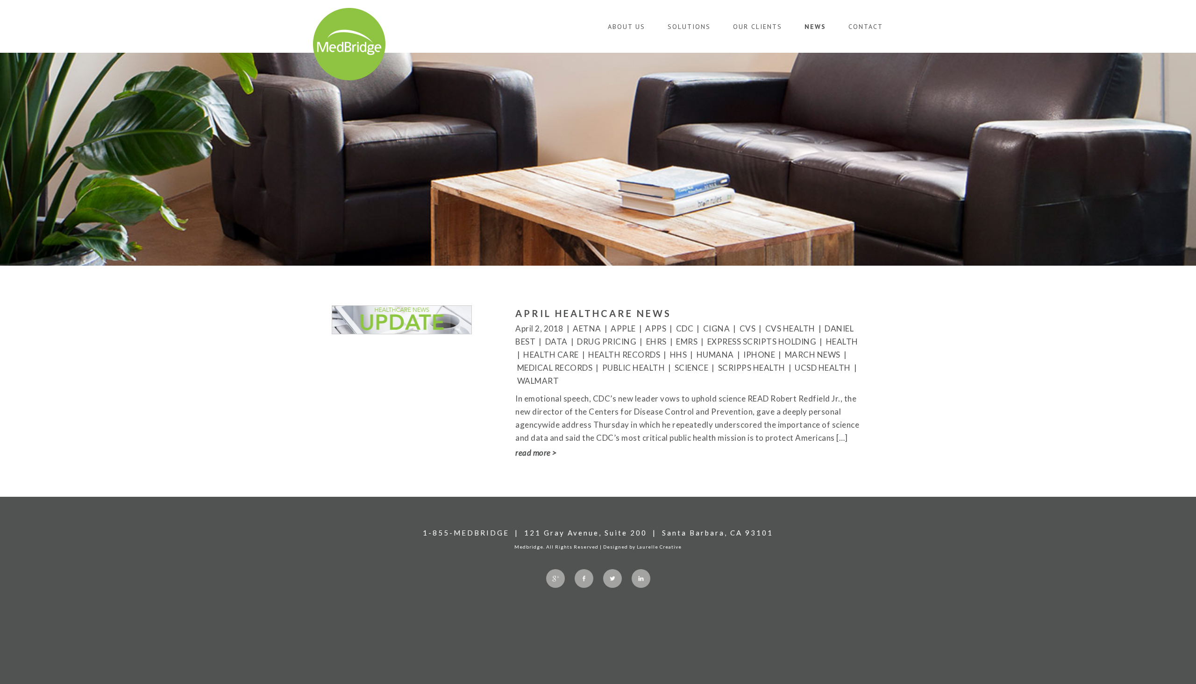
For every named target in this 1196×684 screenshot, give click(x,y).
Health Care (551, 355)
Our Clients (757, 26)
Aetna (587, 328)
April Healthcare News (593, 313)
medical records (555, 368)
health (842, 341)
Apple (623, 328)
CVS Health (790, 328)
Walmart (538, 381)
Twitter (612, 578)
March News (812, 355)
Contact (865, 26)
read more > (536, 453)
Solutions (689, 26)
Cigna (716, 328)
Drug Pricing (606, 341)
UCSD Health (823, 368)
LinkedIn (641, 578)
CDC (685, 328)
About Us (626, 26)
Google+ (555, 578)
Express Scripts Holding (762, 341)
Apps (655, 328)
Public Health (633, 368)
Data (556, 341)
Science (692, 368)
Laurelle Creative (659, 547)
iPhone (759, 355)
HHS (678, 355)
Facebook (584, 578)
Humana (715, 355)
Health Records (624, 355)
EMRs (687, 341)
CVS (748, 328)
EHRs (656, 341)
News (815, 26)
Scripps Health (751, 368)
